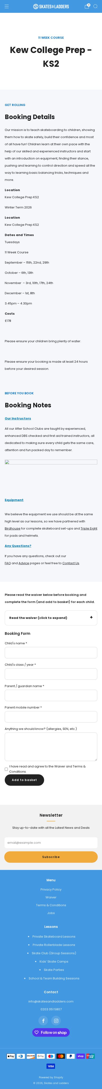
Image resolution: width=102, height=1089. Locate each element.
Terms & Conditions (51, 905)
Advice (24, 563)
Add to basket (24, 780)
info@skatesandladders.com (51, 1001)
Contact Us (70, 563)
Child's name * (16, 643)
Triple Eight (89, 528)
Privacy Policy (51, 889)
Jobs (51, 913)
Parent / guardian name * (24, 686)
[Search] (95, 6)
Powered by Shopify (51, 1077)
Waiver (51, 897)
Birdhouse (12, 528)
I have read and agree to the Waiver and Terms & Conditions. (47, 769)
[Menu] (6, 6)
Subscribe (51, 857)
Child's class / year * (20, 664)
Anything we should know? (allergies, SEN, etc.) (41, 729)
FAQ (8, 563)
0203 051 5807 (51, 1009)
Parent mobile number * (23, 707)
